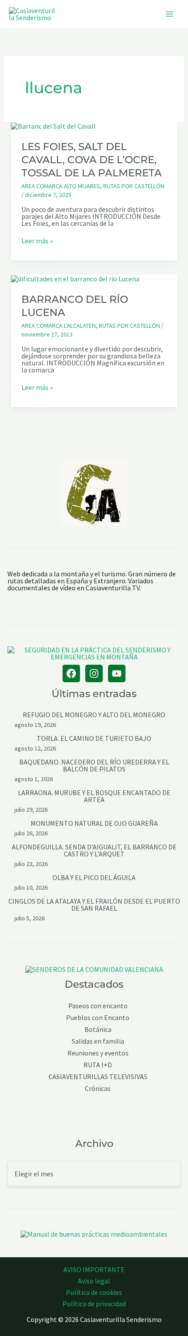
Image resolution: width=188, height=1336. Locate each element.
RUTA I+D (98, 1065)
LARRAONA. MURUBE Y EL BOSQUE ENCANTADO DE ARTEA (94, 796)
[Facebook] (71, 673)
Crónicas (98, 1088)
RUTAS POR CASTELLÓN (133, 186)
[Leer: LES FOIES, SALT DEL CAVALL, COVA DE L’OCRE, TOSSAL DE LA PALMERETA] (53, 125)
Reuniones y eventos (98, 1053)
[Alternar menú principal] (169, 14)
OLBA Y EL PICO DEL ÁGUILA (94, 877)
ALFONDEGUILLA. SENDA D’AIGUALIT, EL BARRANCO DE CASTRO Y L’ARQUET (94, 850)
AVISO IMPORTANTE (94, 1269)
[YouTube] (116, 673)
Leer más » (37, 240)
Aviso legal (94, 1280)
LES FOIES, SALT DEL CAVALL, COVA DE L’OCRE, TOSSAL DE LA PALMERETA (91, 159)
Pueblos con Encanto (97, 1017)
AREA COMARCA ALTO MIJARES (60, 186)
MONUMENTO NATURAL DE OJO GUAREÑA (94, 823)
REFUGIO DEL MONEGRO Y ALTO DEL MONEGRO (94, 714)
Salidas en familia (98, 1041)
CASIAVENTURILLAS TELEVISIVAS (98, 1076)
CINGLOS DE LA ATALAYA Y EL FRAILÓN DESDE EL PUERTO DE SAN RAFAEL (94, 905)
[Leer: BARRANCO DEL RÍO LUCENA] (75, 278)
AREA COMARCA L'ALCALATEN (58, 326)
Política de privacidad (94, 1303)
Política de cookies (94, 1292)
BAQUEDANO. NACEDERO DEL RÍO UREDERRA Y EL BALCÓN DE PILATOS (94, 765)
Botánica (97, 1029)
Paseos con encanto (98, 1006)
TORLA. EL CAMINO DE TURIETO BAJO (94, 738)
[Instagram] (94, 673)
